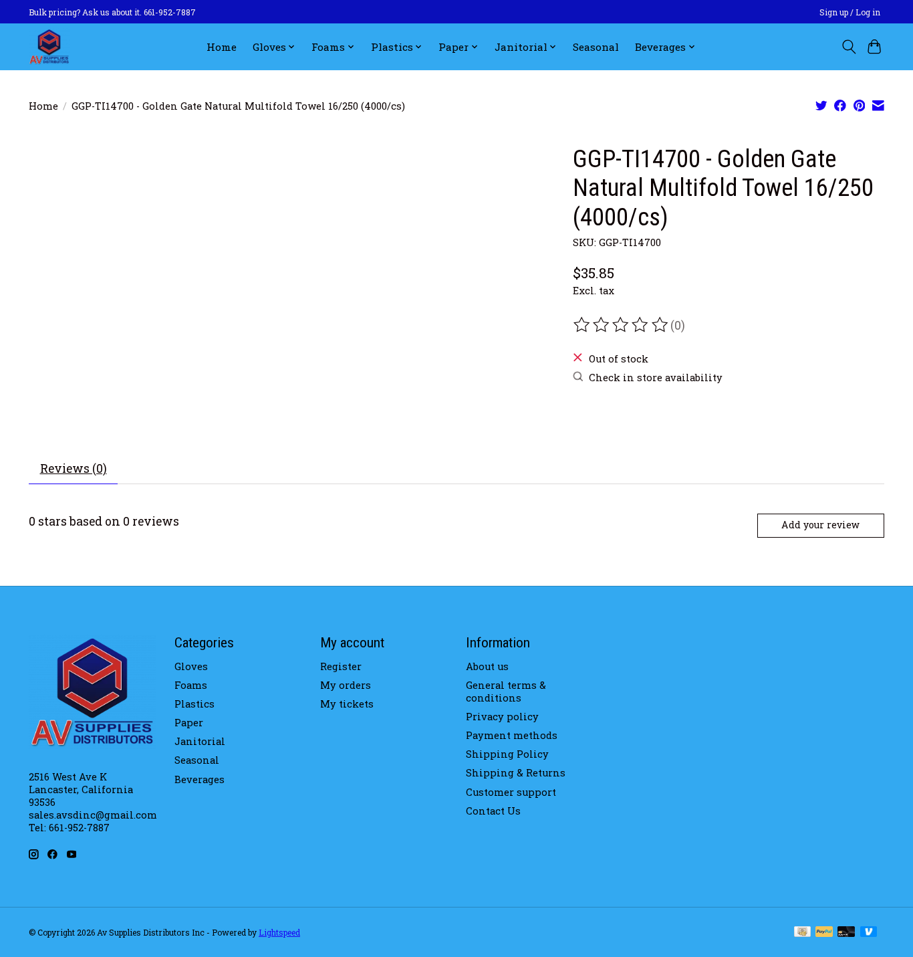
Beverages (199, 779)
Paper (188, 722)
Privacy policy (502, 716)
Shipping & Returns (515, 772)
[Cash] (802, 932)
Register (341, 666)
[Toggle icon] (848, 47)
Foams (190, 685)
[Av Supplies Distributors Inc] (49, 46)
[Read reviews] (621, 325)
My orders (345, 685)
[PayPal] (824, 932)
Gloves (191, 666)
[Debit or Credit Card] (846, 932)
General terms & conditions (506, 691)
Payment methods (511, 735)
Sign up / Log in (849, 12)
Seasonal (596, 47)
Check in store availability (656, 377)
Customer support (511, 792)
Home (222, 47)
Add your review (820, 524)
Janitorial (199, 741)
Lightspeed (279, 932)
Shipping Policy (507, 754)
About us (487, 666)
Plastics (194, 704)
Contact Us (493, 811)
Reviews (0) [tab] (73, 468)
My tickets (347, 704)
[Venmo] (869, 932)
